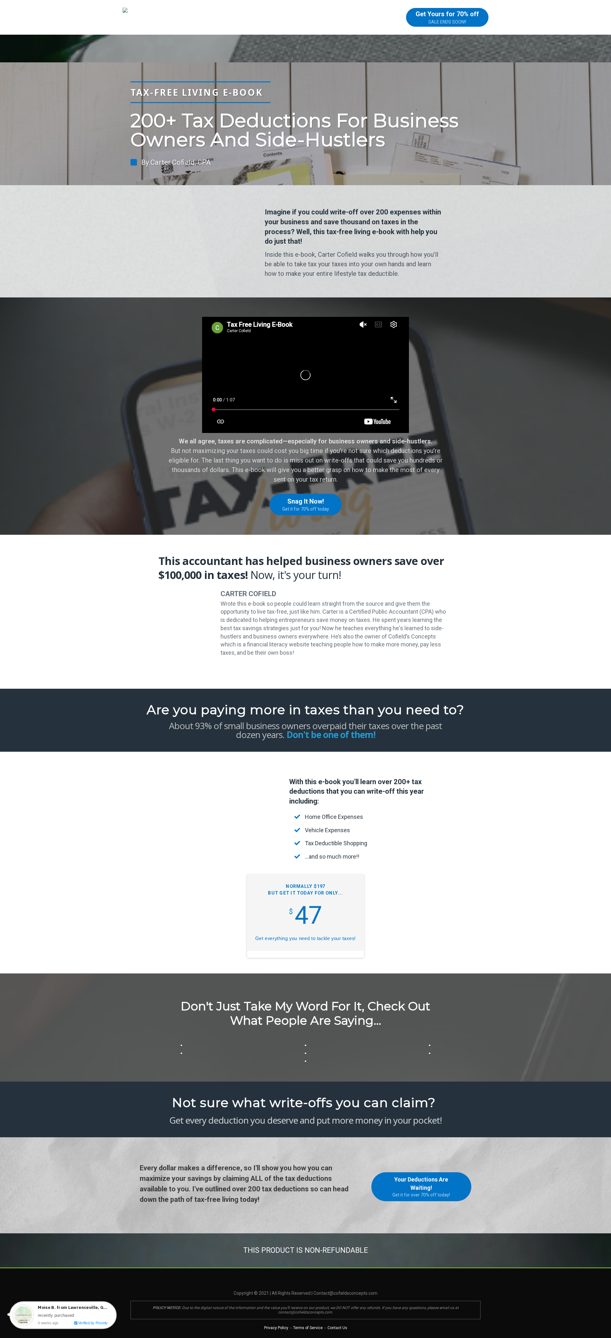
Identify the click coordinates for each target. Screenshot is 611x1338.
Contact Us (337, 1328)
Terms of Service (308, 1328)
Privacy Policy (276, 1328)
